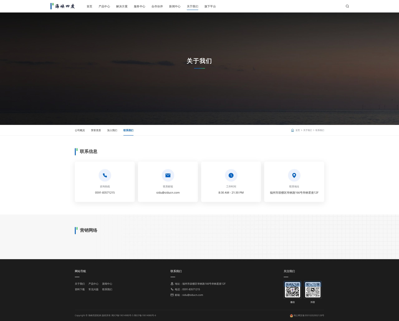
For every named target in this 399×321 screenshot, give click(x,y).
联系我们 (128, 130)
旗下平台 (210, 6)
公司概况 (80, 130)
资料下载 (80, 289)
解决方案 (122, 6)
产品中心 (104, 6)
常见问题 (94, 289)
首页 (89, 6)
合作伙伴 (157, 6)
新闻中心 (174, 6)
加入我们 (112, 130)
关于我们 (192, 6)
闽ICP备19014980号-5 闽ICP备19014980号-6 (133, 315)
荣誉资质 (96, 130)
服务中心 (139, 6)
